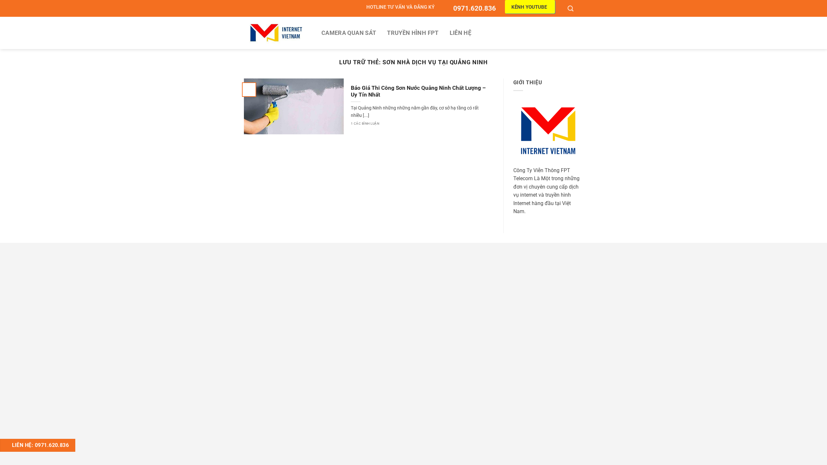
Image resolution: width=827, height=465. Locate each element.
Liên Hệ (460, 33)
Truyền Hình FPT (412, 33)
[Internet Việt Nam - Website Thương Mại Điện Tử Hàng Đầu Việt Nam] (276, 32)
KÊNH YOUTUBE (529, 7)
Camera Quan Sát (348, 33)
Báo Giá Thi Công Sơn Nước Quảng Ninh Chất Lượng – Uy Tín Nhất (418, 91)
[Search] (571, 8)
